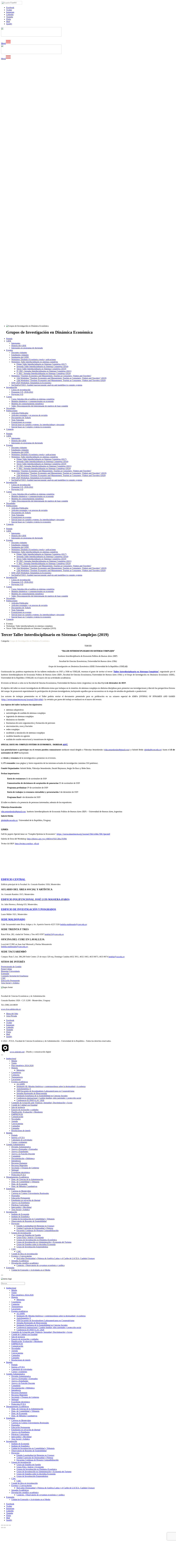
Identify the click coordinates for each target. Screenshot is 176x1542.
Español (13, 3)
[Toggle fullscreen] (7, 1525)
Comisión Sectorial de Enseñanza (14, 976)
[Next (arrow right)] (5, 1527)
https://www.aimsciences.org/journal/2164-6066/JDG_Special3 (83, 834)
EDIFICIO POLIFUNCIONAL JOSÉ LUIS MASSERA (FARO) (35, 899)
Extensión (5, 973)
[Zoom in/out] (10, 1525)
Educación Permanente (10, 980)
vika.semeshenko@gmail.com (116, 750)
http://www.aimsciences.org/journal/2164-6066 (22, 699)
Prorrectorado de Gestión (11, 967)
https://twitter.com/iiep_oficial (27, 843)
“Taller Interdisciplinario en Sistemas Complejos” (136, 671)
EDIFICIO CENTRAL (13, 879)
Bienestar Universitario (10, 971)
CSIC (3, 978)
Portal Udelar (6, 969)
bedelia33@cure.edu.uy (54, 934)
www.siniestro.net (17, 1052)
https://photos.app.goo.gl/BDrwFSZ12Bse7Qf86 (47, 838)
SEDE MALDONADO (13, 919)
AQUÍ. (65, 744)
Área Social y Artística (10, 983)
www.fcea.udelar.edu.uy (11, 1009)
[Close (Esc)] (2, 1525)
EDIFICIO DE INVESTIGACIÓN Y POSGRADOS (28, 909)
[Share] (5, 1525)
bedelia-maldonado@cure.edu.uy (73, 924)
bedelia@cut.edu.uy (116, 957)
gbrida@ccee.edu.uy (153, 750)
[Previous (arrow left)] (2, 1527)
